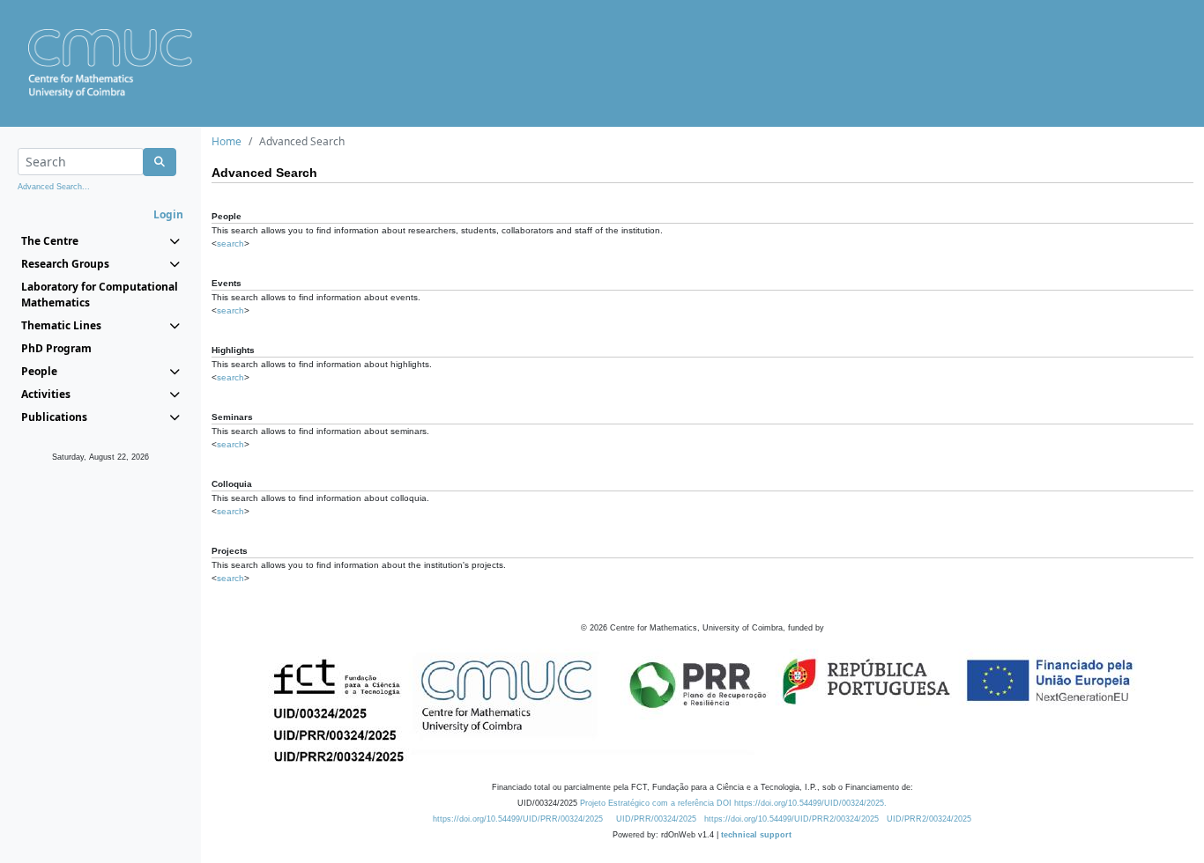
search (230, 243)
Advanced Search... (54, 186)
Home (227, 141)
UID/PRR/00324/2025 (656, 819)
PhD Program (56, 348)
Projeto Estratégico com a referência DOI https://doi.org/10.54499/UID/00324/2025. (733, 803)
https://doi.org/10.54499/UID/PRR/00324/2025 (518, 819)
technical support (756, 834)
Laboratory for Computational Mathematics (99, 294)
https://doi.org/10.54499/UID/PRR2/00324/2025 (791, 819)
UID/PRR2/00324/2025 (929, 819)
